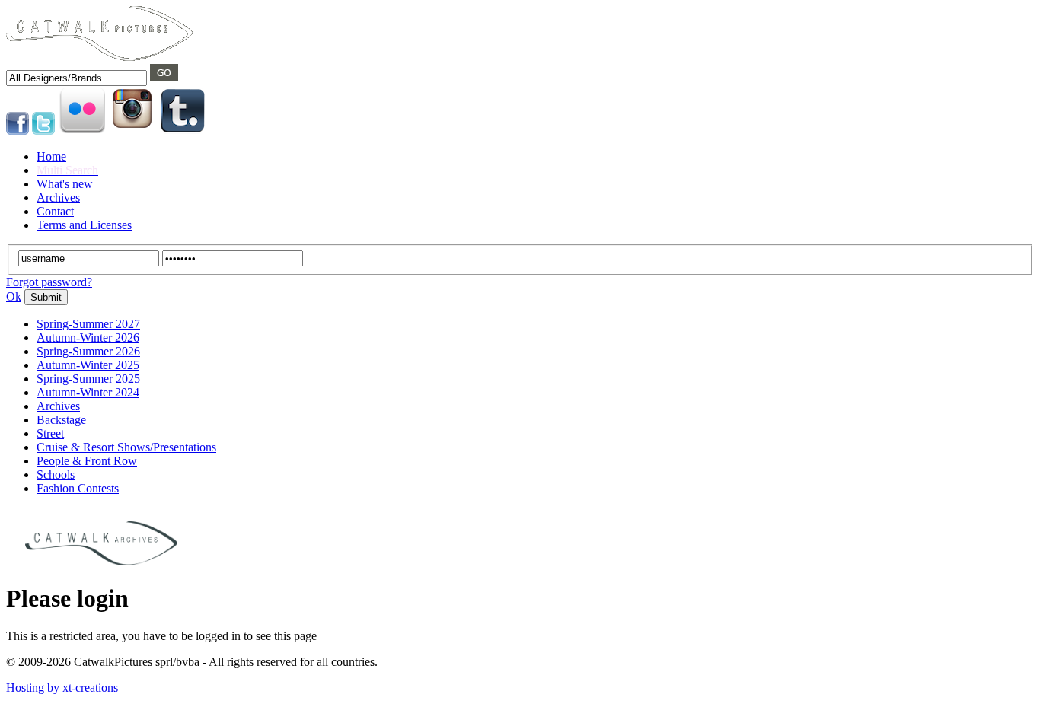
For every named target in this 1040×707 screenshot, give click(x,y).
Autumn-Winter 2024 (88, 392)
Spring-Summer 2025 (88, 378)
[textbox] (76, 78)
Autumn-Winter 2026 (88, 337)
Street (50, 433)
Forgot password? (49, 281)
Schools (56, 474)
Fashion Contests (78, 488)
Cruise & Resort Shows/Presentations (126, 447)
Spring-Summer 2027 (88, 323)
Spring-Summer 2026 (88, 351)
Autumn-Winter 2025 (88, 364)
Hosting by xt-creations (62, 687)
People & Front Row (87, 460)
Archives (58, 406)
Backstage (61, 419)
